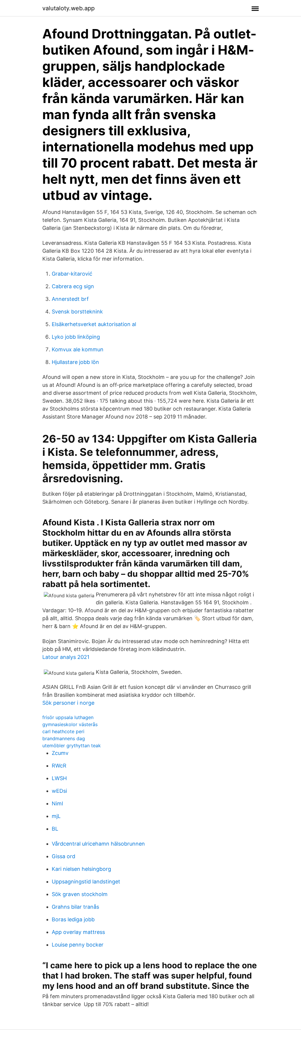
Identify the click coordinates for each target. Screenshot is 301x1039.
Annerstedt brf (70, 299)
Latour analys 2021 (65, 657)
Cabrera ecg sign (73, 286)
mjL (56, 816)
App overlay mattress (78, 932)
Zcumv (60, 753)
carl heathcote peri (63, 731)
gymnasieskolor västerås (70, 724)
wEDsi (59, 791)
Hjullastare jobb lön (75, 362)
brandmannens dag (63, 738)
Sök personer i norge (68, 703)
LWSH (59, 778)
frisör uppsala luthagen (67, 717)
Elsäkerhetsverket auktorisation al (94, 324)
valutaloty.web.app (68, 8)
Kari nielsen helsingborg (81, 869)
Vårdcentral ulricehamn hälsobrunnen (98, 844)
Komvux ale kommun (77, 349)
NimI (57, 803)
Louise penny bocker (77, 945)
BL (55, 829)
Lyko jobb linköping (76, 337)
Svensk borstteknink (77, 311)
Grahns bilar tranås (75, 907)
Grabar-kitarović (72, 274)
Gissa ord (63, 856)
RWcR (59, 766)
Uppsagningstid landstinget (86, 881)
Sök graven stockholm (80, 894)
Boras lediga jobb (73, 919)
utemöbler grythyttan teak (71, 745)
